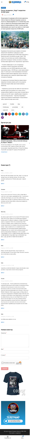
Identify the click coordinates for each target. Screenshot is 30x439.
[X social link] (6, 114)
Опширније (4, 152)
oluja (19, 104)
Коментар (4, 333)
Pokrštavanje (6, 107)
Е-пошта (3, 355)
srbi (22, 107)
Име (2, 349)
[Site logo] (15, 2)
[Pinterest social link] (9, 114)
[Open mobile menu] (1, 2)
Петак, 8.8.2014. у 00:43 (6, 192)
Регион (3, 7)
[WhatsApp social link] (19, 114)
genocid (5, 104)
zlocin (12, 110)
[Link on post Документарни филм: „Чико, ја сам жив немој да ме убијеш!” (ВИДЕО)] (15, 132)
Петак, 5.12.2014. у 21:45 (6, 214)
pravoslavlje (15, 107)
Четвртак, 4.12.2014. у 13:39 (7, 316)
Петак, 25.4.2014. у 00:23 (6, 281)
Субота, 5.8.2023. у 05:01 (6, 173)
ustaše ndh (5, 110)
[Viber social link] (2, 117)
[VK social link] (23, 114)
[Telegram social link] (26, 114)
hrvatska (12, 104)
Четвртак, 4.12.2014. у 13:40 (7, 265)
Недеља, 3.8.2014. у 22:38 (7, 248)
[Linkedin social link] (13, 114)
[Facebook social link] (2, 114)
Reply (2, 183)
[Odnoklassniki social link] (16, 114)
